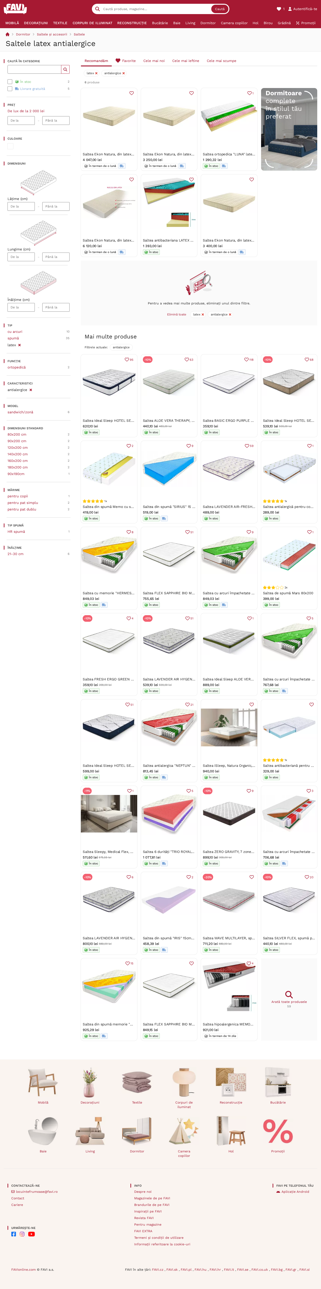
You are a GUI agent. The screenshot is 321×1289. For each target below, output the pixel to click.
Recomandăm (96, 61)
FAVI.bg (277, 1269)
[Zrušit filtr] (19, 344)
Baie (43, 1151)
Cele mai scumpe (221, 61)
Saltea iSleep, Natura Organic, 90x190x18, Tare (241, 765)
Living (90, 1151)
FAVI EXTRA (143, 1231)
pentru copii (18, 496)
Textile (137, 1102)
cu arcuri (15, 332)
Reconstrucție (231, 1102)
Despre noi (143, 1191)
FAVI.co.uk (260, 1269)
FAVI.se (243, 1269)
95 (131, 359)
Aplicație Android (295, 1191)
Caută (220, 9)
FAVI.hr (216, 1269)
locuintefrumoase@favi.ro (37, 1191)
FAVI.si (304, 1269)
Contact (17, 1198)
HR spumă (16, 531)
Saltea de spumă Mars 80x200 (288, 593)
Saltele (79, 34)
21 (191, 704)
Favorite (129, 61)
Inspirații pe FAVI (148, 1211)
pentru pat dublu (22, 509)
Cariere (17, 1205)
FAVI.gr (292, 1269)
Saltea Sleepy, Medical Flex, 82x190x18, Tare (119, 852)
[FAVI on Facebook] (13, 1234)
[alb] (10, 146)
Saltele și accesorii (52, 34)
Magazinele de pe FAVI (152, 1198)
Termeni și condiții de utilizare (159, 1237)
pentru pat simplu (23, 503)
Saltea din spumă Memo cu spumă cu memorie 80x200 (128, 507)
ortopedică (17, 367)
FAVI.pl (187, 1269)
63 (191, 359)
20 (311, 877)
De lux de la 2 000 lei (26, 111)
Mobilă (43, 1102)
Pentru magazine (147, 1224)
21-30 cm (15, 554)
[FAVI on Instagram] (22, 1234)
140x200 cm (18, 454)
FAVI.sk (172, 1269)
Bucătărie (278, 1102)
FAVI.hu (201, 1269)
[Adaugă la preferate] (131, 93)
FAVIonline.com (23, 1269)
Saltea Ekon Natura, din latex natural (113, 154)
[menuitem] (12, 23)
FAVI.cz (158, 1269)
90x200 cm (17, 441)
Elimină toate (176, 314)
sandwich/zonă (20, 412)
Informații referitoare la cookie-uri (162, 1244)
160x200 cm (18, 461)
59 (252, 446)
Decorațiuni (90, 1102)
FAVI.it (229, 1269)
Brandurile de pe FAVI (151, 1205)
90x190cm (16, 474)
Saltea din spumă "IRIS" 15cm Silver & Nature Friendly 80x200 (194, 938)
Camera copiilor (184, 1153)
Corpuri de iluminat (184, 1105)
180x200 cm (18, 467)
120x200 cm (18, 447)
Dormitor (23, 34)
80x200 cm (17, 434)
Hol (231, 1151)
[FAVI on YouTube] (31, 1234)
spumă (13, 338)
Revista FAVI (144, 1218)
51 (191, 532)
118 (251, 359)
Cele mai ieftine (185, 61)
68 (311, 359)
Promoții (278, 1151)
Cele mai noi (154, 61)
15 (131, 963)
